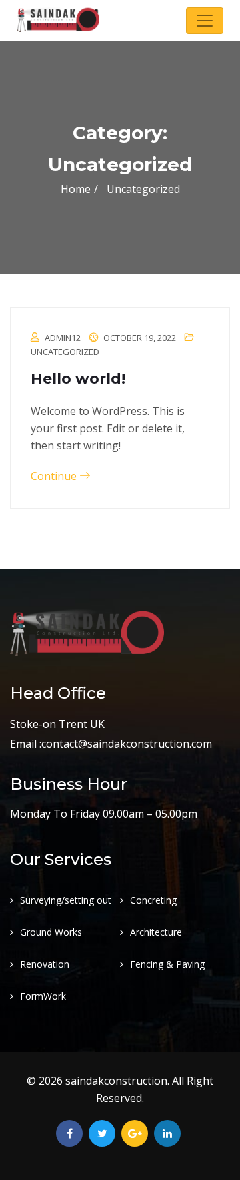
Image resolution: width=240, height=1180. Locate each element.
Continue (55, 476)
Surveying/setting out (65, 900)
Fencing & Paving (167, 964)
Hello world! (78, 379)
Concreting (153, 900)
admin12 (63, 338)
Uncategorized (65, 352)
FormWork (43, 996)
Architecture (156, 932)
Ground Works (51, 932)
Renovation (44, 964)
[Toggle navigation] (204, 20)
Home (76, 189)
